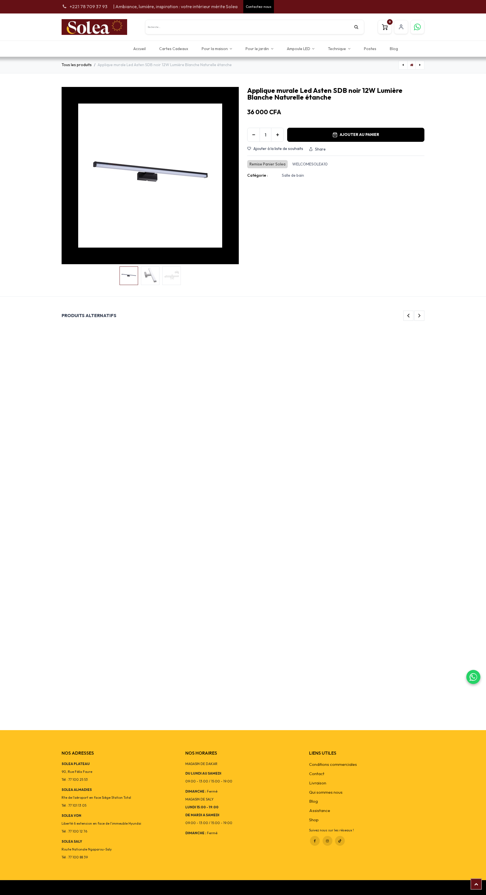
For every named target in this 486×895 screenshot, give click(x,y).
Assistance (319, 810)
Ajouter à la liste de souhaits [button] (278, 148)
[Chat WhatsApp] (473, 677)
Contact (316, 773)
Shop (314, 819)
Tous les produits (77, 64)
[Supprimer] (254, 135)
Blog (313, 801)
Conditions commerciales (333, 764)
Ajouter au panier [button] (359, 134)
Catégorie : (257, 175)
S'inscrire (401, 27)
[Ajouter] (277, 135)
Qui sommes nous (326, 792)
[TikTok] (340, 841)
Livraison (317, 783)
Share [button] (320, 149)
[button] (70, 175)
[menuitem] (139, 48)
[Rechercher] (359, 27)
